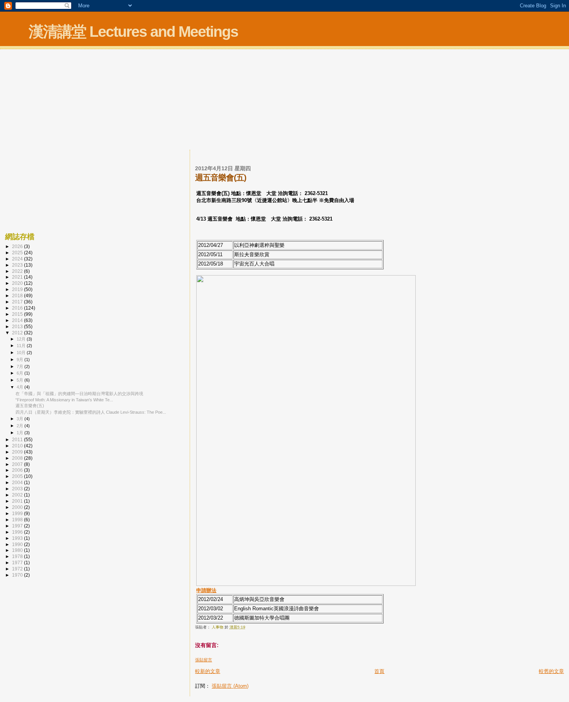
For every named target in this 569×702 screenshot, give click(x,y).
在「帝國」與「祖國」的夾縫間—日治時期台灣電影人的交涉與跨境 (79, 393)
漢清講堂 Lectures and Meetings (133, 31)
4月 (20, 387)
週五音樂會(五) (29, 405)
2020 (18, 283)
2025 (18, 252)
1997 (18, 525)
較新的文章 (207, 671)
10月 (22, 352)
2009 (18, 451)
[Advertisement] (284, 100)
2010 (18, 445)
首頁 (379, 671)
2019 (18, 289)
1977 (18, 562)
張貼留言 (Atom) (230, 686)
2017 (18, 301)
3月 (20, 418)
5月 (20, 380)
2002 (18, 494)
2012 (18, 332)
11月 (22, 345)
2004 (18, 482)
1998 (18, 519)
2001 (18, 500)
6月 (20, 373)
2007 (18, 464)
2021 (18, 276)
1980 (18, 550)
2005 (18, 476)
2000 (18, 507)
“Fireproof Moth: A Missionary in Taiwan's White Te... (64, 399)
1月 (20, 432)
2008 (18, 458)
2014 (18, 320)
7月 (20, 366)
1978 (18, 556)
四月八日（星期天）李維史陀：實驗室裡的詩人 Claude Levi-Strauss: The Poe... (90, 412)
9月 (20, 359)
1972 (18, 568)
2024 (18, 258)
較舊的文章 (551, 671)
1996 (18, 531)
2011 (18, 439)
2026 (18, 246)
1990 (18, 544)
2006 (18, 470)
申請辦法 (206, 590)
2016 (18, 307)
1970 (18, 574)
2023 (18, 264)
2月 (20, 425)
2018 (18, 295)
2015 (18, 314)
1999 (18, 513)
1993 (18, 538)
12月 (22, 339)
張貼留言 (203, 659)
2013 (18, 326)
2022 (18, 271)
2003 (18, 488)
